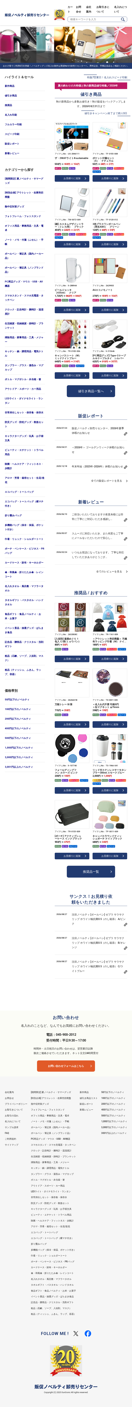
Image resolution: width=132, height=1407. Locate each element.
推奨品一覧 (91, 872)
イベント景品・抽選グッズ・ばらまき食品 (24, 630)
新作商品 (9, 86)
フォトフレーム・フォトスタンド (23, 216)
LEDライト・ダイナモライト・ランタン (24, 400)
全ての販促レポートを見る (106, 480)
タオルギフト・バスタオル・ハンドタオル (24, 602)
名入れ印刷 (11, 114)
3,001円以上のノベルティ (19, 766)
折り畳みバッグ (13, 515)
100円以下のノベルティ (18, 709)
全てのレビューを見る (109, 571)
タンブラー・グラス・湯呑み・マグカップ (24, 367)
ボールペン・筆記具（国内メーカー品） (24, 255)
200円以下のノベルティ (18, 718)
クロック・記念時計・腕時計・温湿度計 (24, 311)
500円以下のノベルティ (18, 738)
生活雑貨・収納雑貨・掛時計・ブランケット (24, 325)
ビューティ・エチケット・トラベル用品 (24, 452)
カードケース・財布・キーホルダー (24, 562)
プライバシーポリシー (16, 1104)
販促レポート (12, 143)
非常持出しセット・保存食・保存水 (24, 412)
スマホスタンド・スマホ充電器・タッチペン (24, 297)
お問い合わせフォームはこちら (66, 1065)
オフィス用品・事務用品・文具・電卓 (24, 228)
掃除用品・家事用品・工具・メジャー (24, 339)
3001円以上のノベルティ (114, 1133)
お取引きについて (14, 1109)
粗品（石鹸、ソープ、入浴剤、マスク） (24, 658)
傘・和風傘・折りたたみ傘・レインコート (24, 574)
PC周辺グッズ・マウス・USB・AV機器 (24, 283)
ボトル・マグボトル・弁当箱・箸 (23, 379)
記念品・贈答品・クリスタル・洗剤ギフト (24, 644)
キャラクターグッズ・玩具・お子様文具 (24, 438)
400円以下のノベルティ (18, 728)
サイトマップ (11, 1144)
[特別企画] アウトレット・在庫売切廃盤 (24, 194)
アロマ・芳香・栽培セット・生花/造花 (24, 480)
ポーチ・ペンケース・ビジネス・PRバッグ (24, 550)
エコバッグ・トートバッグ (19, 491)
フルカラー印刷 (13, 124)
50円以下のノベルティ (17, 699)
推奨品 (8, 105)
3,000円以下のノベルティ (19, 757)
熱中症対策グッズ (14, 206)
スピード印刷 (12, 134)
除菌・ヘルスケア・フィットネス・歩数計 (24, 466)
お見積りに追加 (72, 178)
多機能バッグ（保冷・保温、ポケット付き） (24, 527)
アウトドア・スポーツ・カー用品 (23, 388)
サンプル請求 (11, 1127)
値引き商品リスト (89, 1098)
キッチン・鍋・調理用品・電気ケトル (24, 353)
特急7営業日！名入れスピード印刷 (107, 77)
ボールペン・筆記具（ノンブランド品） (24, 269)
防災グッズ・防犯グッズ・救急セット (24, 424)
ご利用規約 (10, 1139)
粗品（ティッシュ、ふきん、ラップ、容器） (23, 672)
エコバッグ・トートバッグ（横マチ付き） (24, 503)
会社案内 (9, 1092)
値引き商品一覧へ (91, 391)
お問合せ (9, 1098)
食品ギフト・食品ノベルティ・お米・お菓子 (23, 616)
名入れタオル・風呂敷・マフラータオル (24, 588)
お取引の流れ (11, 1115)
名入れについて (13, 1121)
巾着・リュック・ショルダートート (24, 539)
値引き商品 (11, 95)
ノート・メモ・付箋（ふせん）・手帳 (24, 242)
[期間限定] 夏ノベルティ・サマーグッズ (24, 180)
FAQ (7, 1133)
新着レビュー (12, 153)
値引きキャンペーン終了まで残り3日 (106, 113)
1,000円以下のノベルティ (19, 747)
